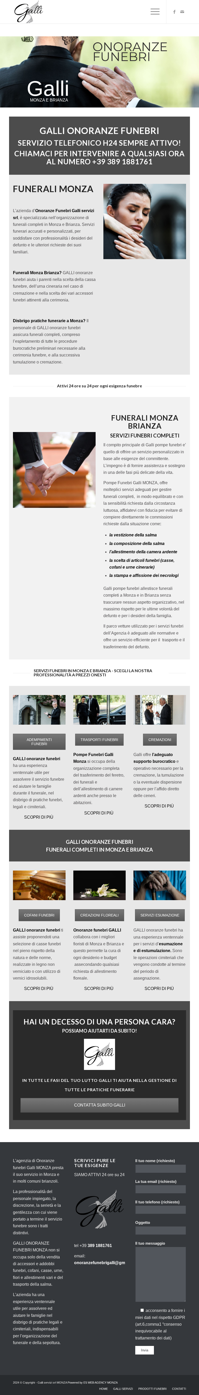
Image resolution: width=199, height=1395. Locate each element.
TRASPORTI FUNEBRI (99, 740)
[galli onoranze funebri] (39, 710)
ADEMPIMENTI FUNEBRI (39, 742)
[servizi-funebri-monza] (159, 885)
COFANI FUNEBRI (39, 915)
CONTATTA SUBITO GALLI (99, 1105)
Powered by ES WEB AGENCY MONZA (93, 1382)
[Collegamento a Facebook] (174, 12)
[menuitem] (152, 11)
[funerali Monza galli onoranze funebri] (99, 885)
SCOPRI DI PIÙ (38, 817)
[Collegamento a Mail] (182, 12)
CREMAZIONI (159, 740)
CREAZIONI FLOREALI (99, 915)
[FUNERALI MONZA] (28, 11)
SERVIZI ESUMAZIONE (159, 915)
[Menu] (152, 11)
